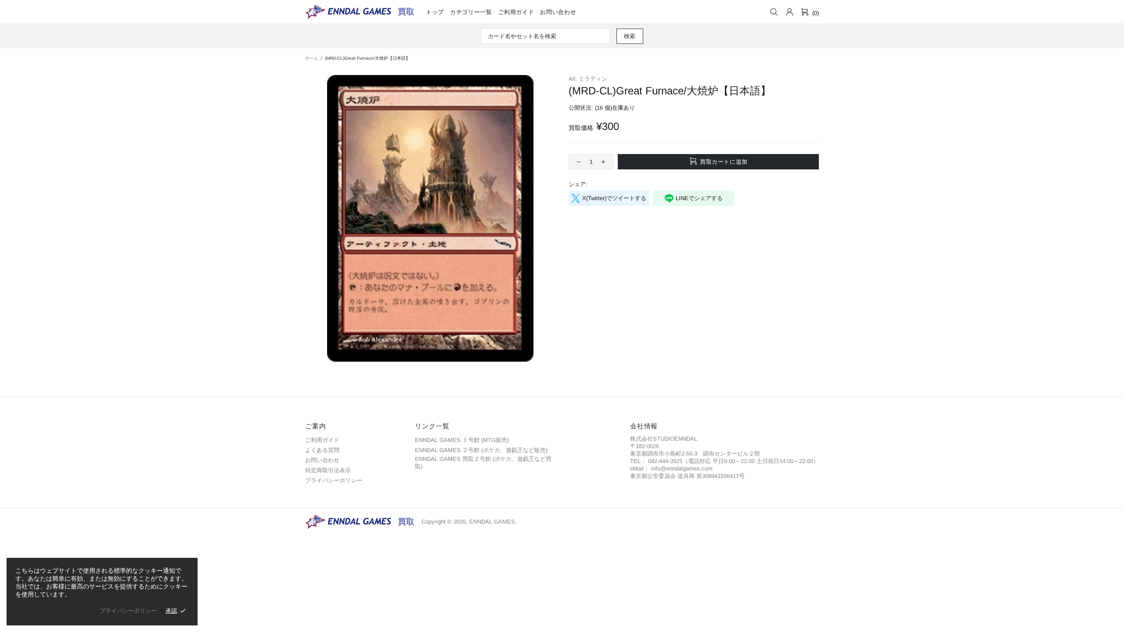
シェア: (578, 184)
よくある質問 (322, 450)
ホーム (311, 58)
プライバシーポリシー (333, 480)
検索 (630, 36)
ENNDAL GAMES (406, 11)
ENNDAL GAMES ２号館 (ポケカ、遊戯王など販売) (481, 450)
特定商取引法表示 (328, 470)
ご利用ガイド (322, 440)
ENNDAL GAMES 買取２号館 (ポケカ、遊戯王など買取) (483, 463)
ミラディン (593, 78)
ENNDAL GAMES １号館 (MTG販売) (462, 440)
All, (573, 78)
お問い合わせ (322, 460)
